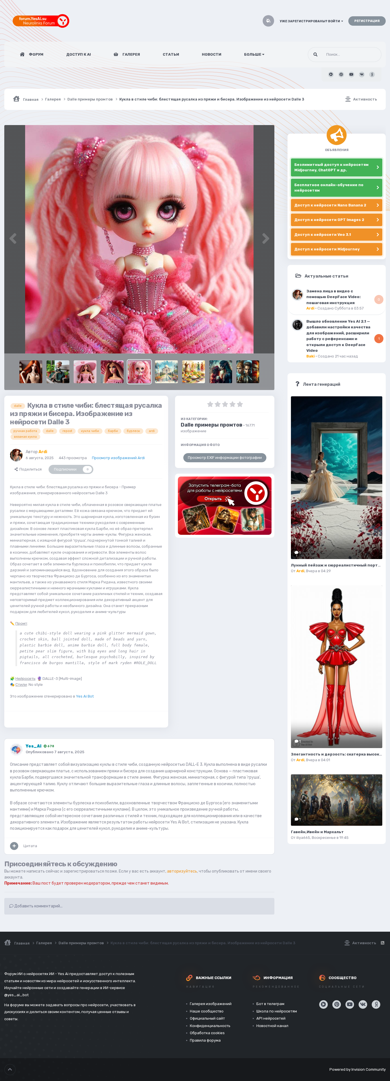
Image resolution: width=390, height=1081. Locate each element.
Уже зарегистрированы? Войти (310, 21)
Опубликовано (55, 752)
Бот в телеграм (270, 1004)
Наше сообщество (207, 1011)
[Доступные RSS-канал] (382, 943)
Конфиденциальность (210, 1026)
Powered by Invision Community (357, 1069)
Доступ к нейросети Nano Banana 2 (330, 205)
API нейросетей (271, 1018)
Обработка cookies (207, 1033)
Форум (35, 54)
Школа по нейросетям (276, 1011)
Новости (211, 54)
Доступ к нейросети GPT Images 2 (329, 220)
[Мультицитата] (14, 846)
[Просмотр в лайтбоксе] (139, 239)
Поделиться (30, 469)
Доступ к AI (78, 54)
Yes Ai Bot (85, 696)
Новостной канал (272, 1026)
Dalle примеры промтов (211, 425)
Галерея (131, 54)
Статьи (171, 54)
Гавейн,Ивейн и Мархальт (317, 832)
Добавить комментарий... (38, 906)
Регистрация (367, 21)
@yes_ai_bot (16, 995)
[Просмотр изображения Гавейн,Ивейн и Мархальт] (336, 800)
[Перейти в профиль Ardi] (16, 455)
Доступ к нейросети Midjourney (327, 249)
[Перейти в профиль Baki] (297, 325)
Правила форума (205, 1040)
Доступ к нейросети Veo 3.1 (322, 234)
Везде (368, 55)
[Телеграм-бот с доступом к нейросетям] (225, 506)
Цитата (30, 846)
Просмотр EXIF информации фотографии (225, 457)
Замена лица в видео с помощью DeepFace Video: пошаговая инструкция (333, 297)
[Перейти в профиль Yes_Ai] (16, 749)
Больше (252, 54)
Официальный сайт (207, 1018)
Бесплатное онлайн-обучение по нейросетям (328, 188)
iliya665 (303, 837)
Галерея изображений (211, 1004)
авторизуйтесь (182, 871)
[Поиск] (315, 54)
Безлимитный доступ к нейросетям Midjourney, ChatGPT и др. (331, 167)
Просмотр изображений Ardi (118, 458)
